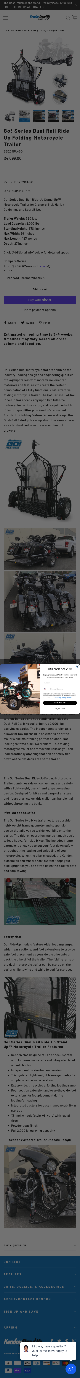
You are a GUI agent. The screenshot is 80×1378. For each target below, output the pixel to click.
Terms (69, 697)
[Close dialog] (77, 666)
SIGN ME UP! (60, 703)
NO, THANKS (60, 709)
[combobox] (46, 689)
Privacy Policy (60, 697)
